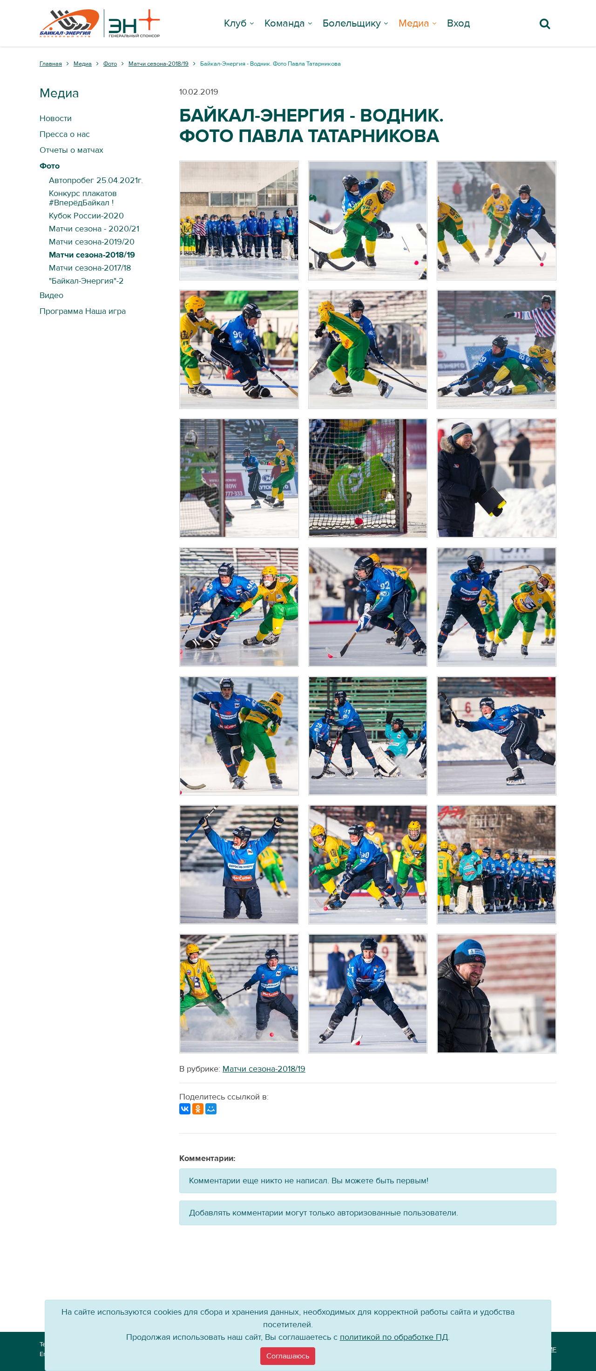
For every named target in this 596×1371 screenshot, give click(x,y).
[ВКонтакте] (184, 1108)
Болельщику (352, 23)
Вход (458, 23)
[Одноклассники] (197, 1108)
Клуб (235, 23)
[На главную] (100, 23)
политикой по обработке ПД (394, 1337)
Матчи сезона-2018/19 (264, 1069)
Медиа (414, 23)
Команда (284, 23)
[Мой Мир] (211, 1108)
